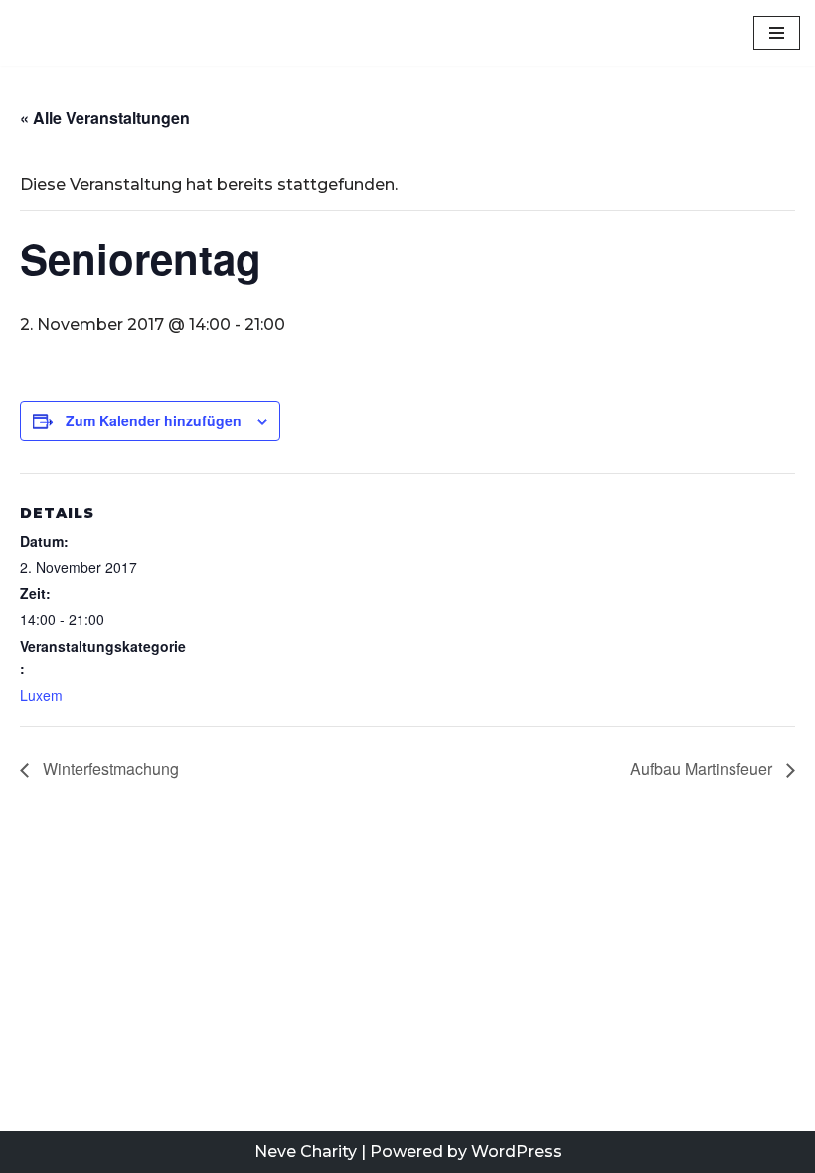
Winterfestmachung (109, 768)
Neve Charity (305, 1151)
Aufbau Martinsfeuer (703, 768)
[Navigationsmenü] (776, 33)
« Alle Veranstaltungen (105, 117)
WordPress (516, 1151)
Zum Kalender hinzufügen (154, 420)
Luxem (41, 695)
